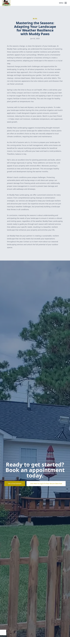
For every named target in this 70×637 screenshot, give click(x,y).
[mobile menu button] (65, 3)
